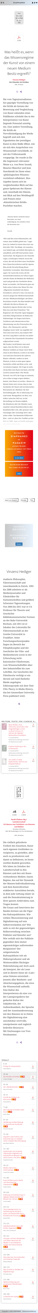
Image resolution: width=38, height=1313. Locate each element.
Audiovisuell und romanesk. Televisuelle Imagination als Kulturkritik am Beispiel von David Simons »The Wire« (12, 1154)
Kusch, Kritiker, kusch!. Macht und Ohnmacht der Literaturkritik (13, 1182)
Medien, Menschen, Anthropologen (10, 1168)
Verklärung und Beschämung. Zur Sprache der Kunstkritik (13, 1123)
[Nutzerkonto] (32, 2)
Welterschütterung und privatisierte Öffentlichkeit (12, 1283)
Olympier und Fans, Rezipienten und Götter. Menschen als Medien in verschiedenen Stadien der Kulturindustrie (14, 1241)
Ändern (19, 544)
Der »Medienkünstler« (11, 1087)
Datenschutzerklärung (29, 1311)
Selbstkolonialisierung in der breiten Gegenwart (13, 1227)
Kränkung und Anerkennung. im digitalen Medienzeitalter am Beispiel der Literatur (14, 1197)
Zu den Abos (19, 458)
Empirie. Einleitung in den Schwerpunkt (17, 747)
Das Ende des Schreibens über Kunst (13, 1110)
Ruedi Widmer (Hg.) (19, 819)
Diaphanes (19, 2)
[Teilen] (20, 92)
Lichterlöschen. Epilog (10, 1296)
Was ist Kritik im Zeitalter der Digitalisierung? (13, 1270)
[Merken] (17, 92)
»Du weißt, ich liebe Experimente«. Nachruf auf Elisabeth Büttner (18, 761)
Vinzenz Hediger (19, 80)
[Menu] (1, 2)
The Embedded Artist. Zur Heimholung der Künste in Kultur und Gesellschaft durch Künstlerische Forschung (13, 1212)
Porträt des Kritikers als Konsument (11, 1098)
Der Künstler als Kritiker (11, 1076)
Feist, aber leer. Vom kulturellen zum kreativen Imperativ (14, 1258)
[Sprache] (34, 2)
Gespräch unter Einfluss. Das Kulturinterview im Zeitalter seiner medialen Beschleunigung (14, 1138)
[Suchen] (3, 2)
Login (19, 473)
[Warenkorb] (36, 2)
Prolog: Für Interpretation (12, 1066)
